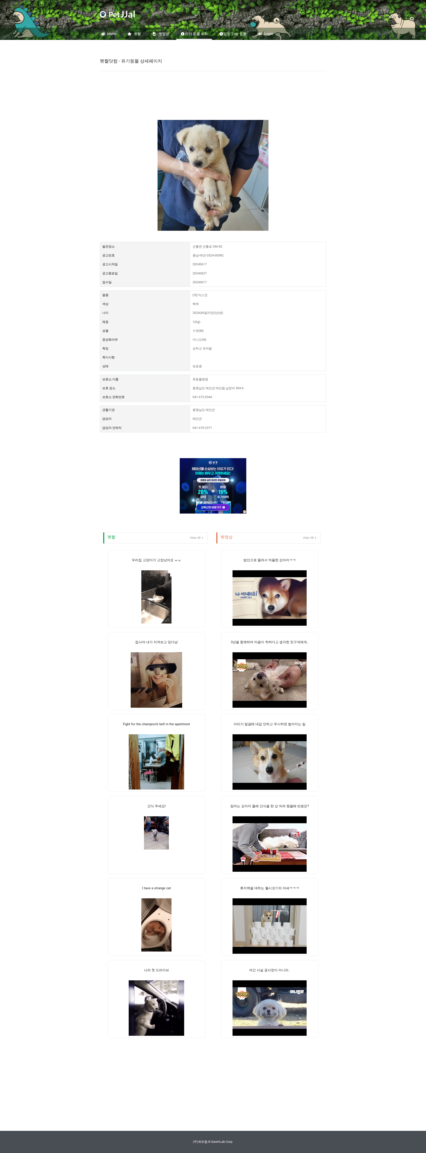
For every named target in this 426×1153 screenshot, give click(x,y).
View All (195, 537)
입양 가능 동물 (235, 34)
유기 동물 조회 (196, 34)
